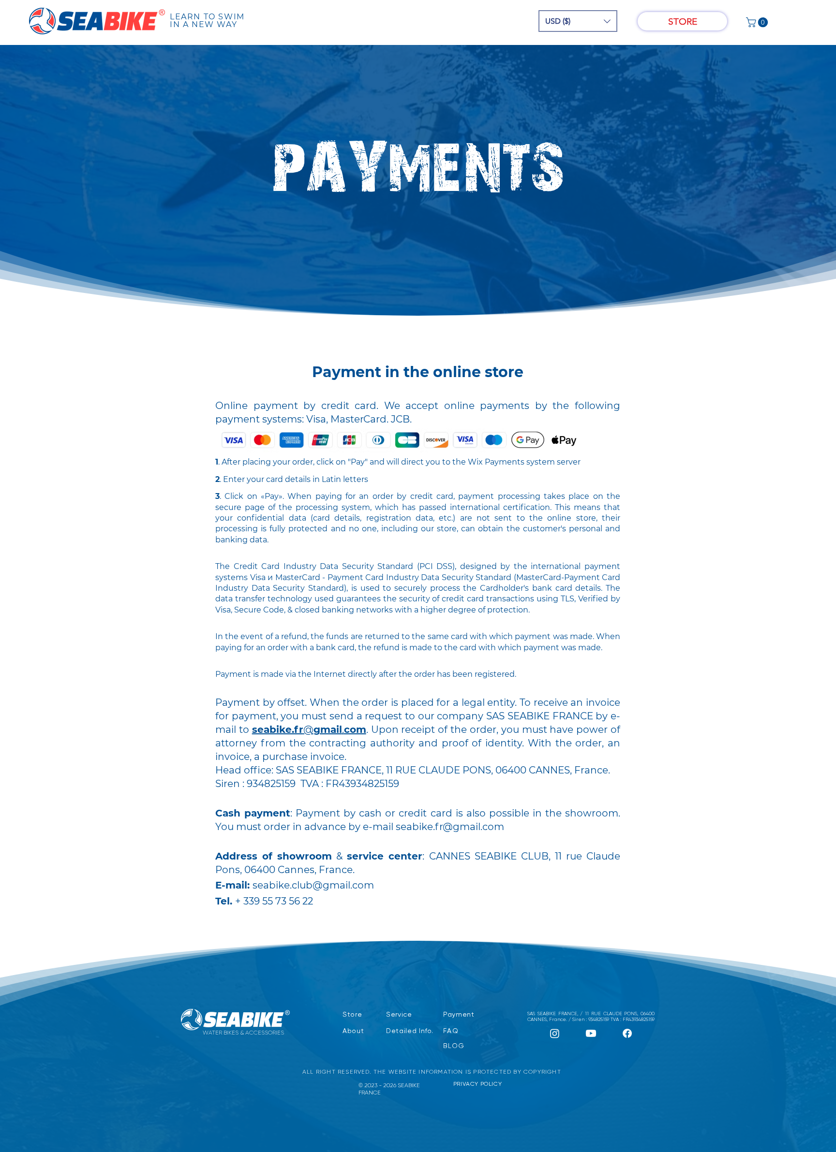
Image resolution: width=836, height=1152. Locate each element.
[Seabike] (555, 1033)
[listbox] (577, 21)
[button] (577, 21)
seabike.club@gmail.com (313, 885)
